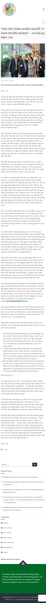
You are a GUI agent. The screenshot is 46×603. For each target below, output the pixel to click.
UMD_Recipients (8, 542)
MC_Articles (7, 533)
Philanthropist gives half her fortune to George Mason (20, 477)
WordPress (37, 599)
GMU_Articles (7, 528)
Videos (5, 552)
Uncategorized (8, 547)
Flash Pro (13, 599)
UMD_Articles (7, 537)
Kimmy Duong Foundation (23, 597)
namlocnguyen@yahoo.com (16, 301)
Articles (5, 449)
